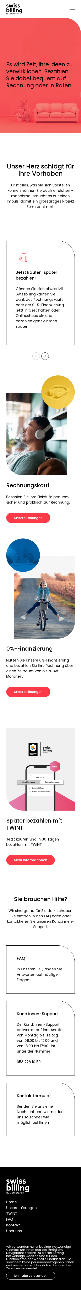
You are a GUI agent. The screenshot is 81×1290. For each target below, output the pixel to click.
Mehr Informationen (30, 860)
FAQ (9, 1219)
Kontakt (13, 1225)
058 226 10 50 (29, 1062)
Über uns (14, 1231)
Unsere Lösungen (28, 518)
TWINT (11, 1214)
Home (11, 1202)
